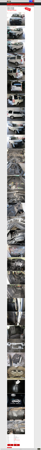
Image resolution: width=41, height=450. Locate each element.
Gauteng (11, 4)
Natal (29, 4)
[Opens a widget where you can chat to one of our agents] (38, 449)
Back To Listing (9, 447)
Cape (20, 4)
